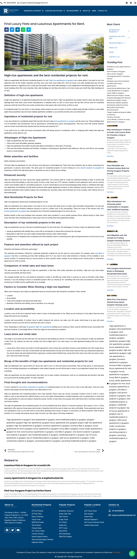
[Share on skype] (28, 29)
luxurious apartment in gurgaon (56, 426)
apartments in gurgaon (21, 420)
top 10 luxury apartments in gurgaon (119, 411)
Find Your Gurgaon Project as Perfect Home (27, 490)
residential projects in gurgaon (72, 435)
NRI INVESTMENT (73, 11)
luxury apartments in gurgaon (46, 429)
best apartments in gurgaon (43, 420)
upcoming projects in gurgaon (48, 441)
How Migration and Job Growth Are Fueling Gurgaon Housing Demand (118, 238)
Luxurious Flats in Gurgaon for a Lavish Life (27, 465)
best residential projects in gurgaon (71, 420)
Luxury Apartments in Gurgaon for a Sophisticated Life (33, 478)
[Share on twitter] (12, 29)
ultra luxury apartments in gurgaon (74, 438)
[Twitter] (12, 530)
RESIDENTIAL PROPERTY (32, 11)
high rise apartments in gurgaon (28, 426)
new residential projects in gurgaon (43, 435)
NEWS (94, 11)
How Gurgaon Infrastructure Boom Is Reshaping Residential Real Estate (119, 271)
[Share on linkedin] (17, 29)
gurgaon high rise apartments (28, 423)
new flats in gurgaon (63, 432)
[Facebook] (7, 530)
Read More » (110, 156)
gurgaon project (77, 423)
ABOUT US (86, 11)
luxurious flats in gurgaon (81, 426)
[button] (132, 554)
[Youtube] (18, 530)
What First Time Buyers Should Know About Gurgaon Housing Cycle (117, 302)
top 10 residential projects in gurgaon (43, 438)
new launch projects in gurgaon (86, 432)
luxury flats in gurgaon (68, 429)
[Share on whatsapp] (23, 29)
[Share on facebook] (6, 29)
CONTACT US (102, 11)
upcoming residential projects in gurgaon (78, 441)
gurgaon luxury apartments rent (55, 423)
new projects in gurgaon (17, 435)
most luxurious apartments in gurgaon (37, 432)
